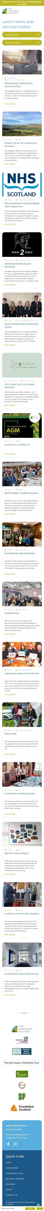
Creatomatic (9, 1204)
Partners (10, 1184)
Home (8, 1162)
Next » (24, 1013)
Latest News (12, 1168)
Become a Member (15, 1178)
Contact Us (11, 1195)
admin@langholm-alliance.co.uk (17, 1127)
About (9, 1189)
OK (40, 1208)
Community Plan (14, 1173)
